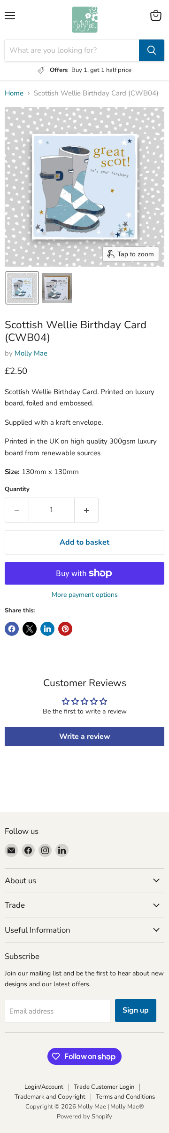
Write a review (84, 736)
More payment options (85, 595)
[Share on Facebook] (12, 629)
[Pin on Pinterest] (65, 629)
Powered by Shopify (84, 1116)
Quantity (17, 489)
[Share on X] (30, 629)
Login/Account (43, 1087)
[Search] (151, 50)
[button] (22, 288)
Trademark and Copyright (50, 1097)
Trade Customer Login (104, 1087)
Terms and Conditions (125, 1097)
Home (14, 93)
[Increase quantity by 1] (87, 510)
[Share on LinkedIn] (47, 629)
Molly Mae (31, 353)
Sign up (136, 1010)
